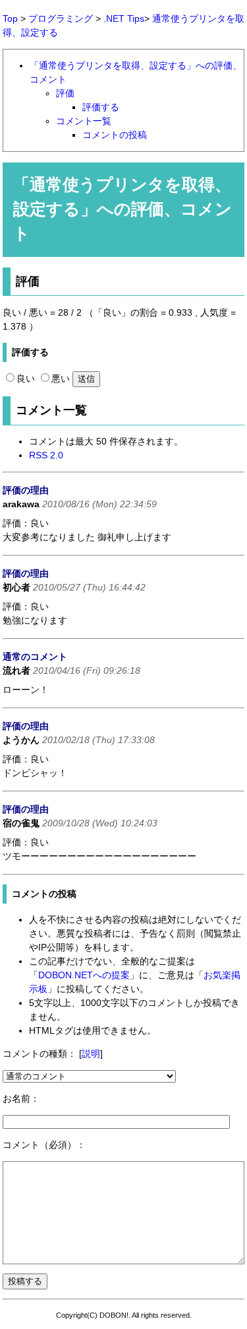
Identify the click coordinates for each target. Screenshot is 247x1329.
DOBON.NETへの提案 (84, 975)
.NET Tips (123, 18)
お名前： (21, 1098)
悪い (60, 378)
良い (25, 378)
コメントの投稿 (114, 134)
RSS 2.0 (46, 455)
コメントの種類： (39, 1053)
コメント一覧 (83, 121)
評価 (65, 93)
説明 (91, 1053)
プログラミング (60, 18)
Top (10, 18)
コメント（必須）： (44, 1144)
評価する (100, 107)
